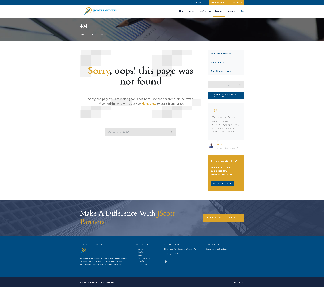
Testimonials (143, 264)
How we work (144, 258)
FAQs (140, 252)
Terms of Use (238, 282)
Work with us (218, 2)
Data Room (236, 2)
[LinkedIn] (166, 261)
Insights (141, 261)
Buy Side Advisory (221, 71)
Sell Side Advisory (221, 53)
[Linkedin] (242, 11)
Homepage (148, 103)
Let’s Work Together (221, 218)
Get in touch (224, 183)
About (140, 249)
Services (141, 255)
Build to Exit (218, 62)
